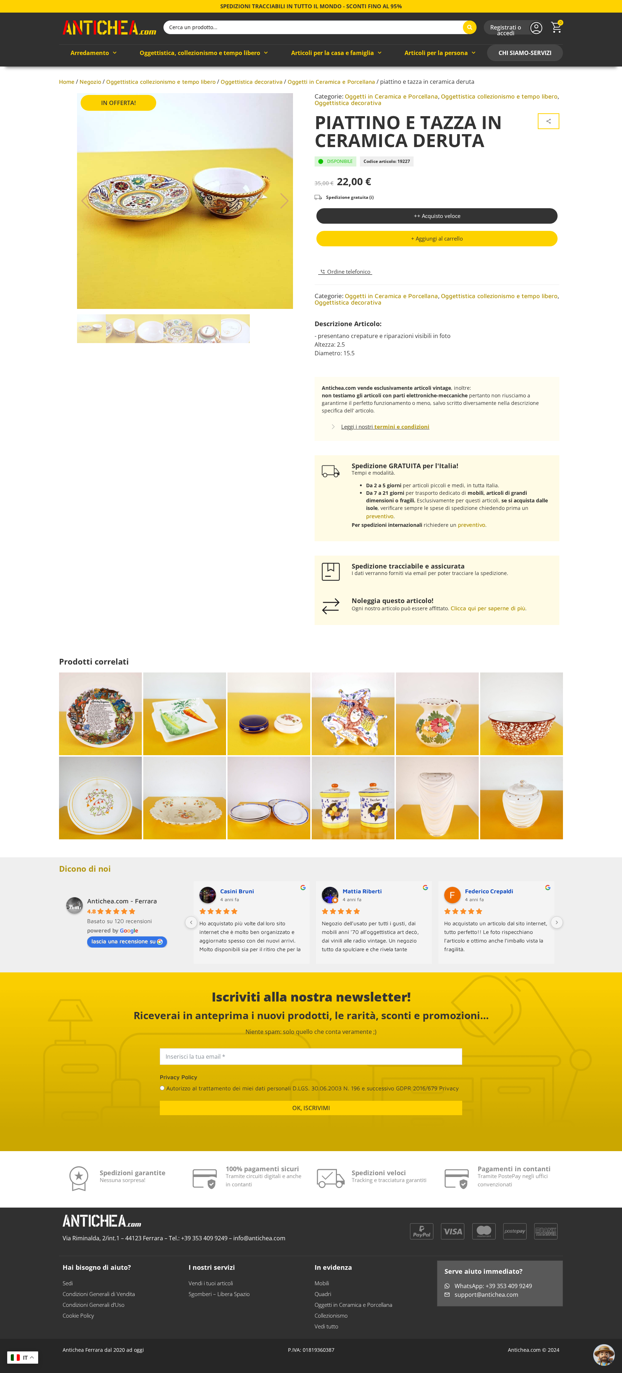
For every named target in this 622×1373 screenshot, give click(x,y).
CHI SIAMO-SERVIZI (525, 53)
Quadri (323, 1293)
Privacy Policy (178, 1077)
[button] (437, 238)
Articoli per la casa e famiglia (332, 53)
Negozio (90, 81)
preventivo (379, 516)
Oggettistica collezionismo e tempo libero (161, 81)
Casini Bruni (237, 891)
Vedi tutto (326, 1326)
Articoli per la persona (436, 53)
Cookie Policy (78, 1315)
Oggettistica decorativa (252, 81)
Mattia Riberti (362, 891)
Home (67, 81)
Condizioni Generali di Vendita (99, 1293)
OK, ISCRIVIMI (311, 1108)
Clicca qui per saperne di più (488, 608)
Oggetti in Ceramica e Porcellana (331, 81)
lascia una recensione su (123, 941)
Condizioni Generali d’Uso (94, 1304)
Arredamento (90, 53)
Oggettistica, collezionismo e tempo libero (200, 53)
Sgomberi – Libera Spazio (219, 1293)
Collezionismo (331, 1315)
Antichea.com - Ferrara (122, 901)
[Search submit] (470, 27)
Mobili (322, 1283)
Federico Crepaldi (489, 891)
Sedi (68, 1283)
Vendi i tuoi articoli (211, 1283)
